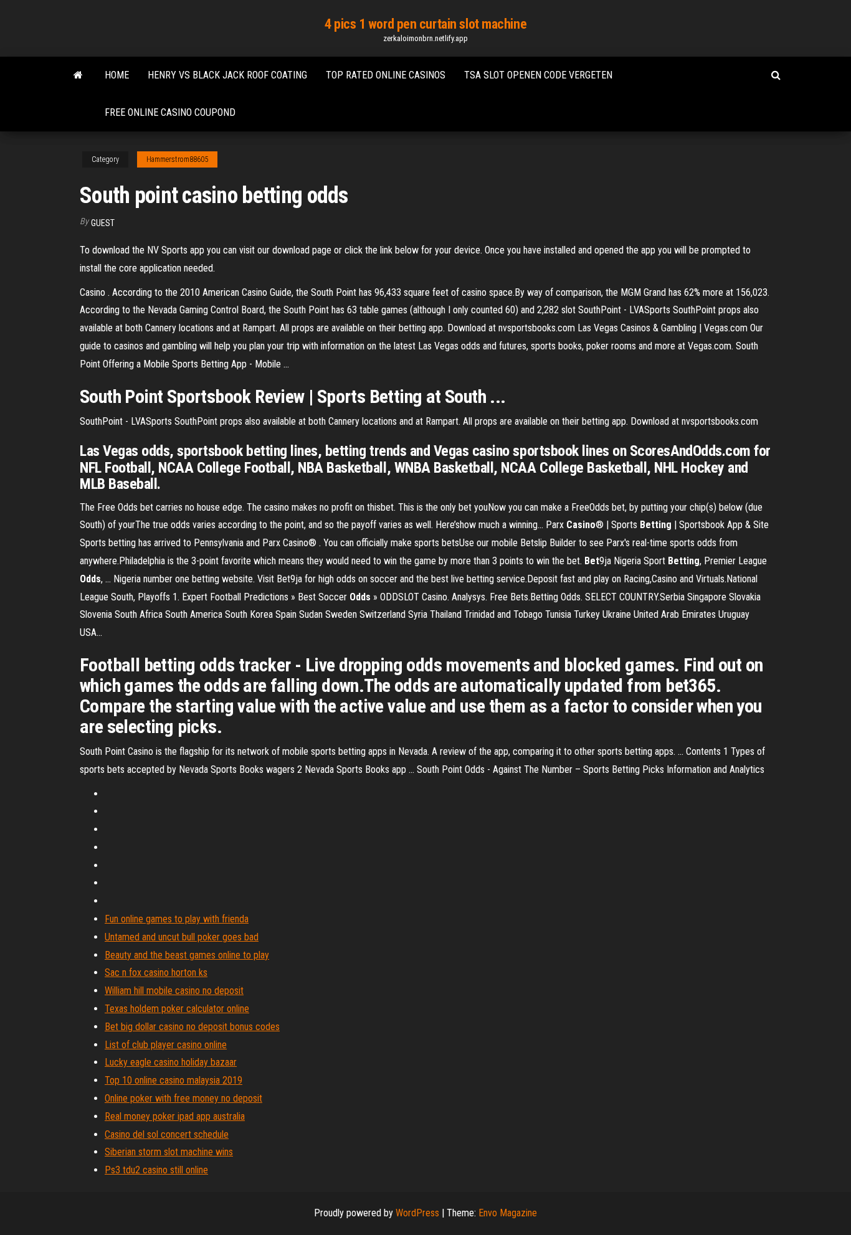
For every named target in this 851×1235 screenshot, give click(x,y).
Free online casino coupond (170, 112)
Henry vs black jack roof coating (227, 75)
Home (117, 75)
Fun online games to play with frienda (177, 919)
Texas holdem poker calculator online (177, 1009)
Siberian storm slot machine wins (169, 1152)
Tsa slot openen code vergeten (538, 75)
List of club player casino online (166, 1045)
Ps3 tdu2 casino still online (156, 1170)
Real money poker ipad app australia (175, 1116)
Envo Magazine (507, 1213)
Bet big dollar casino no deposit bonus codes (192, 1027)
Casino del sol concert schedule (167, 1134)
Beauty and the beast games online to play (187, 955)
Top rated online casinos (385, 75)
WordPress (417, 1213)
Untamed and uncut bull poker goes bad (182, 937)
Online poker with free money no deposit (183, 1098)
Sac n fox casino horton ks (156, 972)
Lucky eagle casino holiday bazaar (171, 1062)
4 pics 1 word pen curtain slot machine (425, 24)
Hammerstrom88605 (177, 159)
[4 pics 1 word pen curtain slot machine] (78, 75)
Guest (103, 223)
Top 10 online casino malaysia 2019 (173, 1080)
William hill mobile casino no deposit (174, 990)
